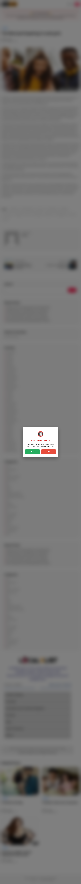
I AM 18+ (32, 451)
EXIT (48, 451)
